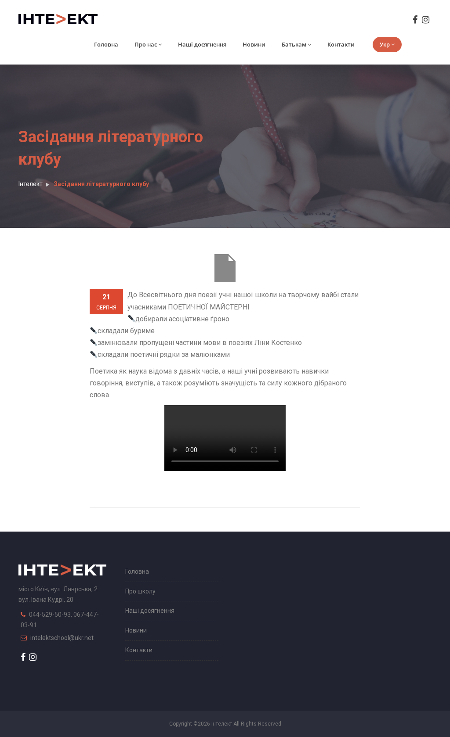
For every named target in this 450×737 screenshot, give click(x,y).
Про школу (140, 591)
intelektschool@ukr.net (62, 637)
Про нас (145, 44)
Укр (385, 44)
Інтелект (30, 183)
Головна (106, 44)
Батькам (294, 44)
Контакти (341, 44)
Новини (254, 44)
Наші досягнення (202, 44)
